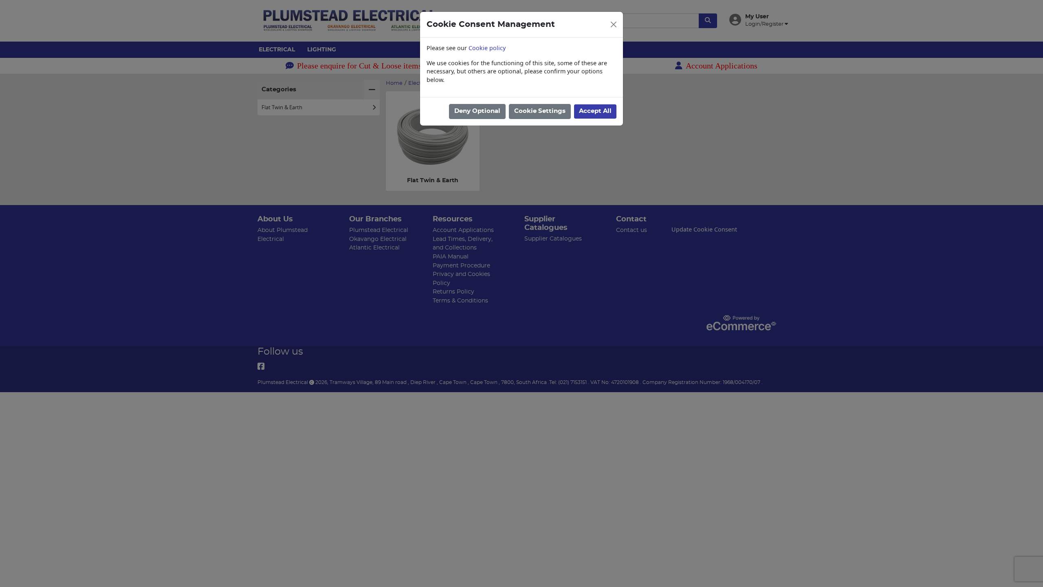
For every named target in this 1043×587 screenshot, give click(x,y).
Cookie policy (487, 48)
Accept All (595, 111)
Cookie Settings (540, 111)
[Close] (613, 24)
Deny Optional (477, 111)
